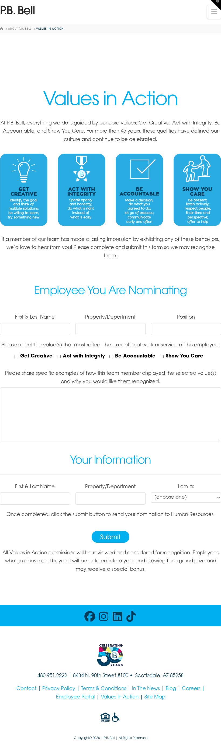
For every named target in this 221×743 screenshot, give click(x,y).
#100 (123, 676)
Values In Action (120, 697)
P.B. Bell (17, 11)
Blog (171, 689)
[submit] (110, 536)
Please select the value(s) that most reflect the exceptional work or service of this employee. (110, 345)
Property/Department (110, 317)
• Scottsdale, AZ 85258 (156, 676)
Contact (26, 689)
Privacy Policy (58, 689)
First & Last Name (35, 317)
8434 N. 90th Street (95, 676)
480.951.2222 (52, 676)
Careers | (193, 689)
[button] (214, 12)
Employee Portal (75, 697)
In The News (146, 689)
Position (186, 317)
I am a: (186, 487)
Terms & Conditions (103, 689)
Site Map (154, 697)
